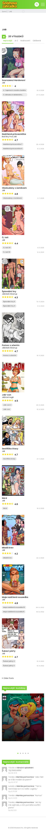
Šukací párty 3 (8, 666)
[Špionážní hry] (13, 273)
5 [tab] (28, 753)
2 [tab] (20, 753)
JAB (10, 11)
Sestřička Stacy (10, 448)
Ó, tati (5, 237)
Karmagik (9, 397)
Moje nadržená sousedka (15, 597)
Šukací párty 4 (9, 661)
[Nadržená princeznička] (13, 116)
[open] (43, 4)
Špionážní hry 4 (9, 306)
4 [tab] (25, 753)
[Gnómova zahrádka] (10, 4)
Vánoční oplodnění (24, 767)
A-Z (16, 40)
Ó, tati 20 (6, 248)
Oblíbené (37, 40)
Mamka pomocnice (25, 777)
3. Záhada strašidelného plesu (12, 95)
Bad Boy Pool (7, 136)
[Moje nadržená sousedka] (13, 579)
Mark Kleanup (11, 294)
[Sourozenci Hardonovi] (13, 62)
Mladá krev (8, 547)
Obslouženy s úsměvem (14, 187)
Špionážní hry (9, 291)
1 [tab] (18, 753)
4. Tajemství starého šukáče (14, 90)
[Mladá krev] (13, 530)
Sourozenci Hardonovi (13, 80)
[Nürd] (13, 480)
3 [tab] (23, 753)
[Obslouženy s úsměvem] (13, 170)
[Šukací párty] (13, 633)
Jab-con (6, 394)
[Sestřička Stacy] (13, 431)
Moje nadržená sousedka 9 (13, 612)
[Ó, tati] (13, 219)
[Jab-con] (13, 377)
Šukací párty (8, 651)
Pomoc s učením (10, 345)
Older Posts (8, 678)
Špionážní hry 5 (9, 302)
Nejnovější (7, 40)
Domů (4, 11)
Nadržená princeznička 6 (12, 149)
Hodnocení (25, 40)
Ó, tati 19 (6, 252)
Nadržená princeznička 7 (12, 144)
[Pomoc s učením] (13, 327)
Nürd (4, 498)
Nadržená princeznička (14, 134)
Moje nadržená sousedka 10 (14, 607)
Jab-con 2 (7, 405)
